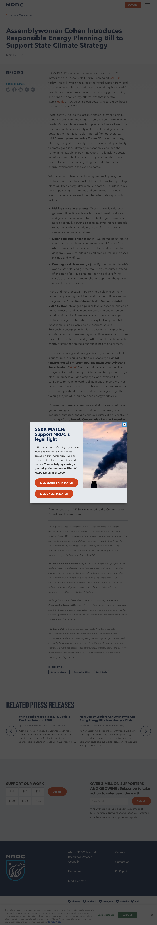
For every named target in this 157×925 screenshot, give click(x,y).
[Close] (124, 424)
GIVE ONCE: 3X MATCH (54, 493)
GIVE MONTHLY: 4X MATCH (56, 482)
